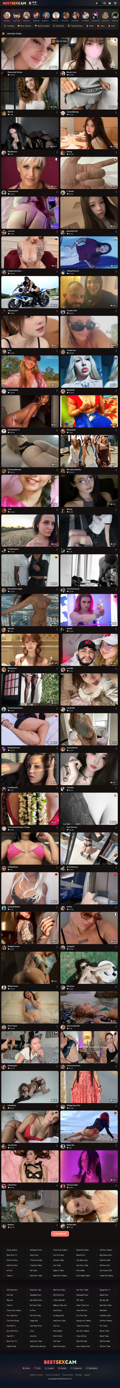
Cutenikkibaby (73, 112)
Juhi (9, 509)
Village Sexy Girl (73, 1105)
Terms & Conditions (53, 1375)
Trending (10, 26)
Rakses (11, 1225)
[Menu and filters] (115, 3)
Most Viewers (26, 26)
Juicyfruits (12, 1145)
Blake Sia (70, 1145)
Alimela (11, 628)
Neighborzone (13, 946)
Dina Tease (12, 1026)
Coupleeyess (13, 549)
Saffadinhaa (13, 867)
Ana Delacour (72, 867)
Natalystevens (14, 748)
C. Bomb (70, 191)
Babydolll (70, 390)
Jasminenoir (13, 191)
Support (87, 1375)
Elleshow (70, 986)
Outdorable (71, 1225)
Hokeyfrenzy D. (73, 271)
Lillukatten (12, 1185)
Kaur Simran (72, 827)
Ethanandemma (14, 470)
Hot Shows (60, 26)
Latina (102, 26)
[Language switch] (97, 3)
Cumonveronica (73, 1066)
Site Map (78, 1375)
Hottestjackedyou (15, 708)
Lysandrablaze (14, 907)
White (91, 26)
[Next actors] (116, 15)
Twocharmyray (73, 589)
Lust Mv (70, 668)
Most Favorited (43, 26)
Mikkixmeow (13, 986)
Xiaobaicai (12, 668)
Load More (60, 1234)
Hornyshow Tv (14, 430)
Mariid (10, 112)
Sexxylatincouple (15, 589)
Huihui (69, 907)
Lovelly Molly (13, 390)
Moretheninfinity (74, 470)
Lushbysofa (13, 787)
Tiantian (70, 787)
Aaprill (69, 628)
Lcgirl (69, 549)
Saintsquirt (12, 1066)
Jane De (11, 231)
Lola (9, 350)
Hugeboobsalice (14, 271)
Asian (113, 26)
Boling (69, 152)
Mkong (69, 509)
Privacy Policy (68, 1375)
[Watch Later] (109, 3)
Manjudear (71, 430)
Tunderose (71, 350)
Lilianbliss (12, 1105)
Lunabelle (71, 708)
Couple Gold (72, 311)
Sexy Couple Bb (73, 1026)
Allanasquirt (13, 311)
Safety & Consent (36, 1375)
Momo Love (71, 72)
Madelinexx (12, 152)
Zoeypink (70, 946)
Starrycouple (72, 1185)
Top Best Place (76, 26)
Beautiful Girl (72, 231)
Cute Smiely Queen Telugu (19, 827)
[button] (59, 41)
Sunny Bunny (72, 748)
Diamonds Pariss (15, 72)
